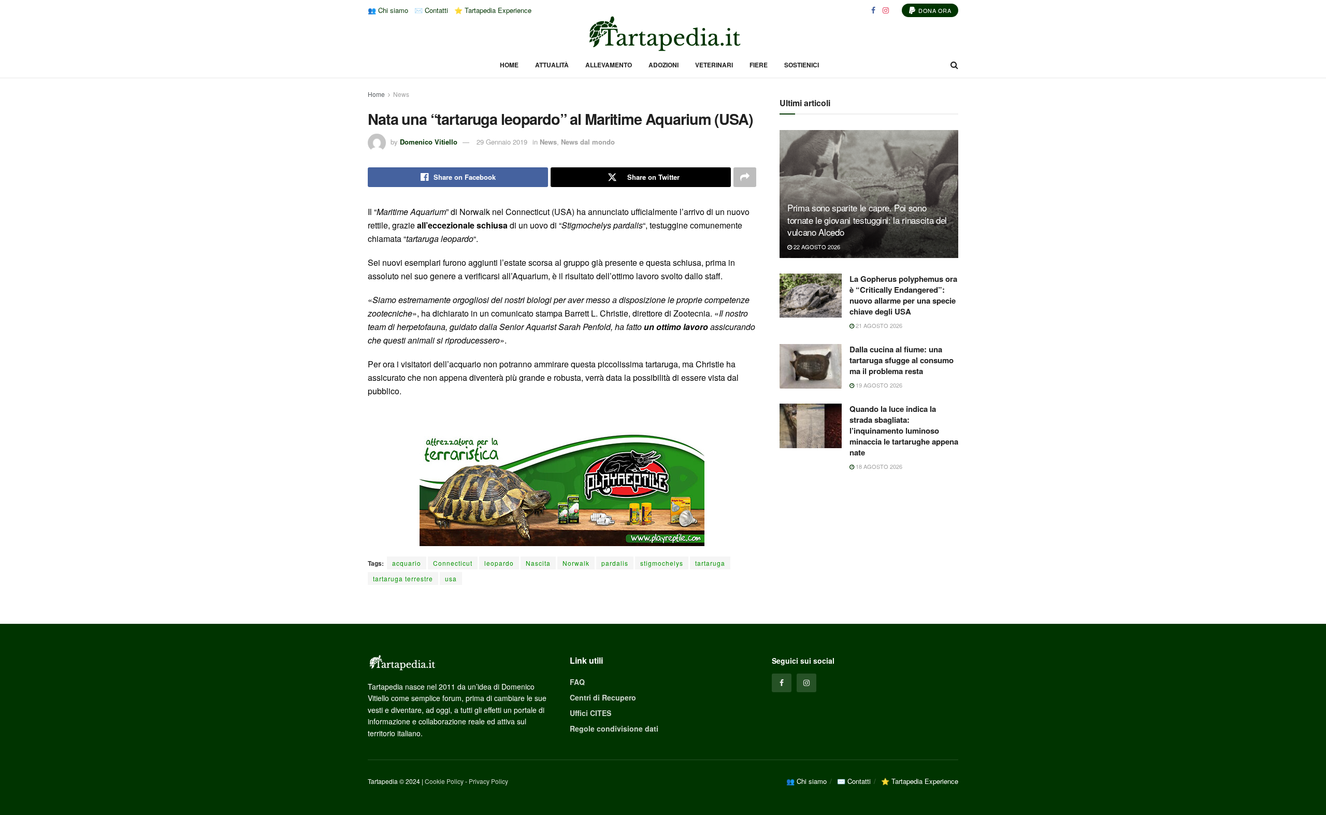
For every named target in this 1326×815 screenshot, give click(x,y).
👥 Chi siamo (388, 10)
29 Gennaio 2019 (502, 142)
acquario (406, 563)
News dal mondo (588, 142)
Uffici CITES (590, 713)
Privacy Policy (488, 781)
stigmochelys (661, 563)
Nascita (538, 563)
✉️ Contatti (431, 10)
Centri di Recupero (603, 697)
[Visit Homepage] (663, 34)
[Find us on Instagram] (886, 10)
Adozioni (663, 64)
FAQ (577, 682)
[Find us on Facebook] (873, 10)
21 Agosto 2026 (878, 325)
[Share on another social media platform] (744, 177)
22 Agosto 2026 (816, 246)
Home (509, 64)
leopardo (499, 563)
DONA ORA (934, 10)
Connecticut (452, 563)
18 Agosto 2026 (878, 466)
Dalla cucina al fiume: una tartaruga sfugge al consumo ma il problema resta (901, 360)
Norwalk (576, 563)
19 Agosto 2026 (878, 385)
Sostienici (801, 64)
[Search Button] (954, 65)
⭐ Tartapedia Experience (492, 10)
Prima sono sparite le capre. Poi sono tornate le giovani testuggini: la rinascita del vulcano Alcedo (867, 220)
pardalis (614, 563)
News (401, 94)
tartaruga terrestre (403, 578)
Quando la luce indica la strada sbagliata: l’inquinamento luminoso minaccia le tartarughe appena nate (903, 430)
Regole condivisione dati (614, 728)
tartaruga (710, 563)
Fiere (759, 64)
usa (451, 578)
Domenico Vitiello (428, 142)
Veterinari (714, 64)
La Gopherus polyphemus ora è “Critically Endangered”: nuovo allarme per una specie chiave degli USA (903, 295)
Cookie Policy (444, 781)
